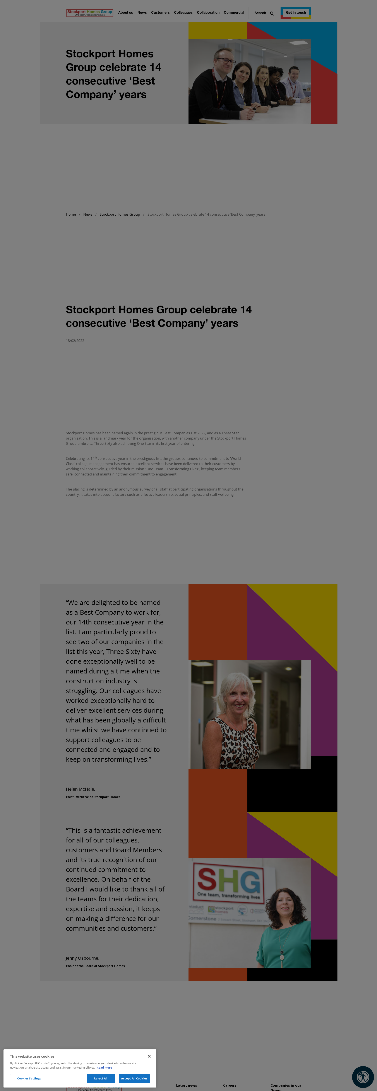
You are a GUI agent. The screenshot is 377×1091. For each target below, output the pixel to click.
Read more (104, 1067)
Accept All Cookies (134, 1078)
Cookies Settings (29, 1078)
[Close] (149, 1056)
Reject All (101, 1078)
